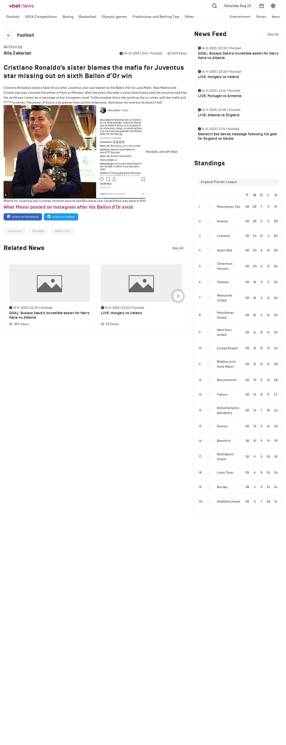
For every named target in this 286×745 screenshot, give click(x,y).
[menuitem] (12, 17)
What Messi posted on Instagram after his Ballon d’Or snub (68, 207)
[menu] (108, 17)
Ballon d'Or (62, 231)
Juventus (15, 231)
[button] (261, 6)
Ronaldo (38, 231)
